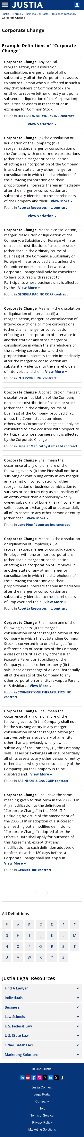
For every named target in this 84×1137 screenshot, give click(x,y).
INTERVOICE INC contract (37, 378)
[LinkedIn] (22, 1077)
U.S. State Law (17, 1035)
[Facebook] (33, 1077)
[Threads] (45, 1077)
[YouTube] (28, 1077)
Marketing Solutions (21, 1054)
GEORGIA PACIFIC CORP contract (43, 294)
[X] (56, 1077)
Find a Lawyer (16, 988)
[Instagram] (39, 1077)
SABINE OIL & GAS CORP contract (43, 781)
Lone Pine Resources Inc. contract (44, 525)
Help (42, 1108)
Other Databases (19, 1045)
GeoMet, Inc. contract (35, 870)
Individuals (14, 997)
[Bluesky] (50, 1077)
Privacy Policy (42, 1122)
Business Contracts (36, 13)
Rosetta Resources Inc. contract (42, 207)
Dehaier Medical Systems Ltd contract (47, 446)
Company (42, 1101)
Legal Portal (42, 1094)
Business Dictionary (64, 13)
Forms (17, 13)
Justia (5, 13)
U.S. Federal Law (18, 1026)
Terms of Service (42, 1115)
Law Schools (15, 1016)
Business (12, 1007)
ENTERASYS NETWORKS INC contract (46, 116)
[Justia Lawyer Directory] (62, 1077)
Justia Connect (42, 1087)
